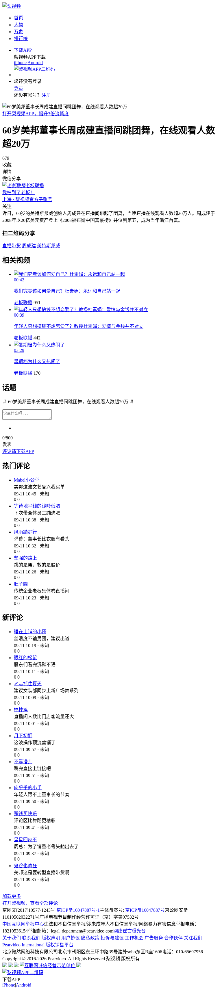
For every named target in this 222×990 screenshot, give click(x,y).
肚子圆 (21, 584)
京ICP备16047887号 (145, 910)
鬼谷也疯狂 (25, 865)
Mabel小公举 (26, 480)
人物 (18, 24)
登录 (18, 88)
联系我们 (31, 937)
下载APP (23, 50)
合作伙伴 (173, 937)
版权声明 (51, 937)
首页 (18, 17)
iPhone (20, 62)
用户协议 (70, 937)
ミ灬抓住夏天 (28, 683)
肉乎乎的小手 (28, 787)
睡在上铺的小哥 (30, 631)
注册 (46, 95)
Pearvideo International (23, 944)
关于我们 (11, 937)
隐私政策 (90, 937)
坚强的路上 (25, 558)
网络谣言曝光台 (129, 930)
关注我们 (193, 937)
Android (35, 62)
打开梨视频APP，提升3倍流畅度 (35, 113)
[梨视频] (11, 6)
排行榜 (21, 38)
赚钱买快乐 (25, 813)
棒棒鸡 (21, 709)
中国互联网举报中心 (23, 924)
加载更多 (11, 896)
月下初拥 (23, 735)
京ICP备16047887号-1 (78, 910)
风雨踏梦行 (25, 532)
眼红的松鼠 (25, 657)
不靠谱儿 (23, 761)
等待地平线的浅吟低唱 (37, 506)
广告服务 (154, 937)
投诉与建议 (112, 937)
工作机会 (134, 937)
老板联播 (23, 302)
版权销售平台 (59, 944)
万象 (18, 31)
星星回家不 (25, 839)
